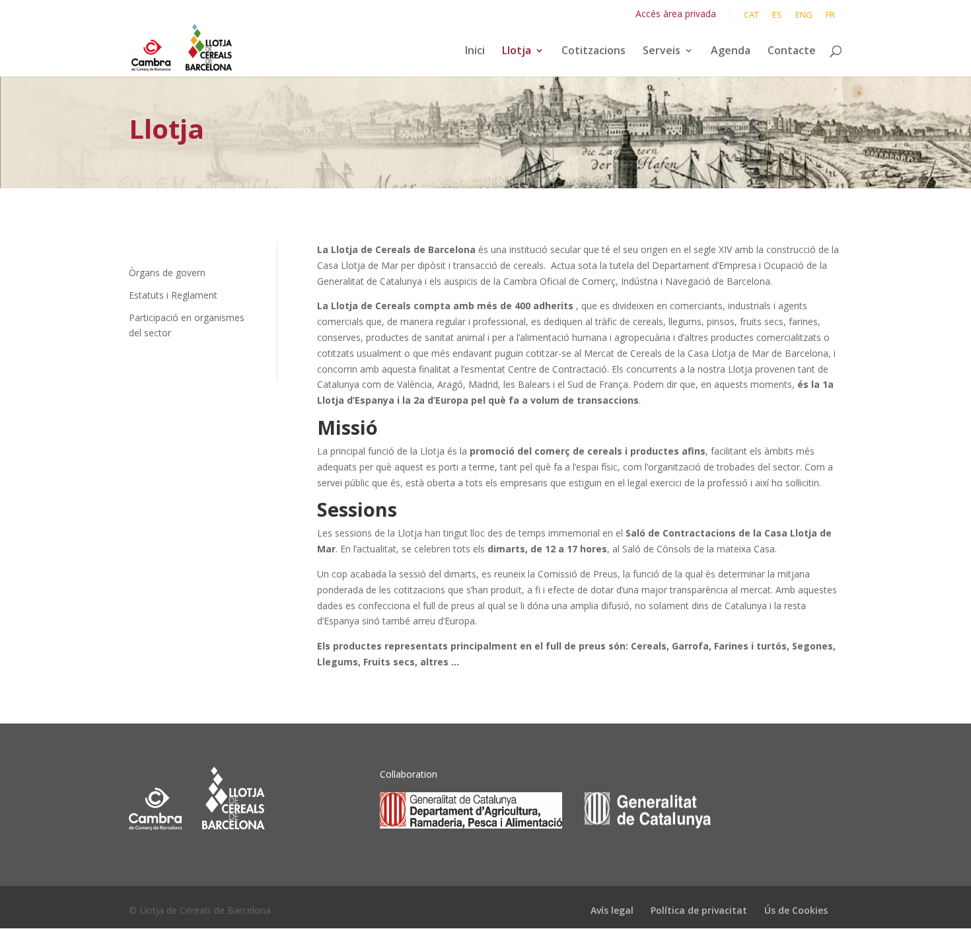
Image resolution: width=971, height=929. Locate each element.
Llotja (516, 51)
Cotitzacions (593, 51)
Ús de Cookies (796, 910)
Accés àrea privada (675, 13)
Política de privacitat (699, 910)
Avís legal (612, 910)
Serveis (661, 51)
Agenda (730, 51)
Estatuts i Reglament (173, 295)
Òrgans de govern (167, 272)
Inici (475, 51)
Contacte (792, 51)
